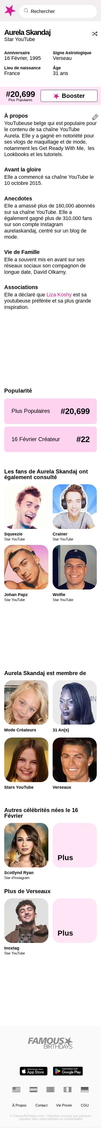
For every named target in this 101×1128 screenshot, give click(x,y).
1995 (35, 58)
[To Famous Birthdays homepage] (9, 11)
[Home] (50, 1043)
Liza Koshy (59, 295)
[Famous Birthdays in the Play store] (68, 1071)
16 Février (15, 58)
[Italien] (67, 1089)
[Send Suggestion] (95, 118)
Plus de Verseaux (27, 891)
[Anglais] (16, 1089)
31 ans (60, 73)
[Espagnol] (33, 1089)
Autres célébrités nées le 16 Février (41, 813)
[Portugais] (50, 1089)
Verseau (62, 58)
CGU (85, 1105)
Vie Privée (64, 1105)
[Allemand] (85, 1089)
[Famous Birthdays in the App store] (33, 1071)
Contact (41, 1105)
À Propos (19, 1105)
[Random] (94, 33)
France (12, 73)
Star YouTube (19, 39)
